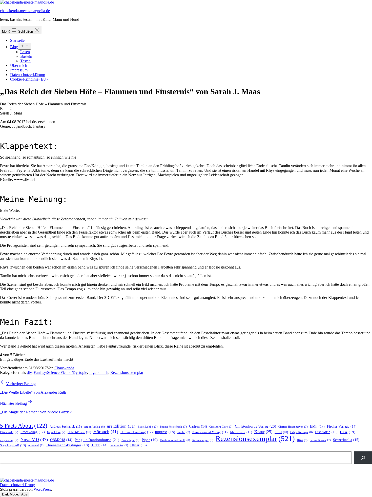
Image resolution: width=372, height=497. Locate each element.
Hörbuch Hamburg (136, 432)
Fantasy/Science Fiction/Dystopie (60, 372)
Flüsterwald (9, 432)
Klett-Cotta (241, 432)
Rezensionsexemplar (126, 372)
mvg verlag (9, 440)
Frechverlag (32, 432)
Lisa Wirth (326, 432)
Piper (150, 440)
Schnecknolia (346, 440)
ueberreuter (119, 445)
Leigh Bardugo (301, 432)
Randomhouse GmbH (175, 440)
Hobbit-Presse (79, 432)
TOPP (99, 445)
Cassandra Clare (221, 426)
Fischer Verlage (342, 426)
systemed (36, 445)
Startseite (17, 40)
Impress (165, 432)
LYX (347, 432)
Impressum (19, 70)
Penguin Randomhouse (97, 439)
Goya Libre (56, 432)
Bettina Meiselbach (173, 426)
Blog (14, 47)
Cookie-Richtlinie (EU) (29, 79)
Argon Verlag (94, 426)
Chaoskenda (64, 368)
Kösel (281, 432)
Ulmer (138, 445)
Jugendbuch (98, 372)
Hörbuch (105, 431)
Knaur (263, 432)
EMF (317, 426)
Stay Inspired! (13, 445)
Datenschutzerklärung (27, 74)
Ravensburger (202, 440)
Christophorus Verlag (255, 426)
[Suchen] (363, 457)
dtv (29, 372)
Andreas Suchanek (66, 426)
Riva (302, 440)
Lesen (25, 52)
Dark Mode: (11, 494)
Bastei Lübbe (148, 426)
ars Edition (121, 426)
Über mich (18, 65)
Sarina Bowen (320, 440)
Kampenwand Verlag (210, 432)
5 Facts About (23, 426)
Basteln (26, 56)
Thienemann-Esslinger (67, 445)
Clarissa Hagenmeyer (293, 426)
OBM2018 (61, 440)
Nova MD (34, 439)
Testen (25, 61)
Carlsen (198, 426)
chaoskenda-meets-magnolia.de (25, 11)
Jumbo (183, 432)
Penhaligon (130, 440)
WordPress (42, 489)
